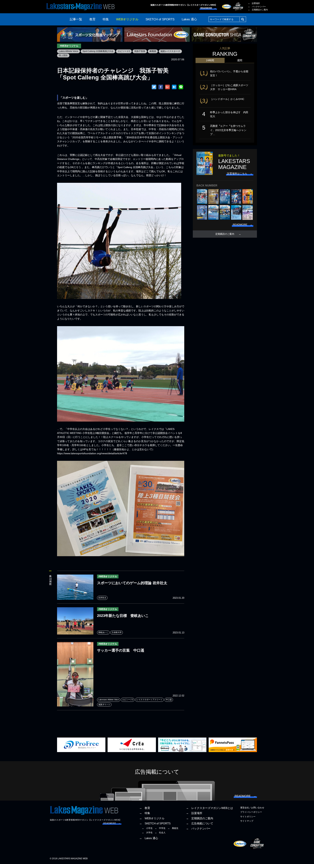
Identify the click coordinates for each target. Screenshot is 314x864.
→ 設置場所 (254, 3)
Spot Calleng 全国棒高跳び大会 (97, 51)
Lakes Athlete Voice (68, 51)
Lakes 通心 (189, 19)
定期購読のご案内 (224, 234)
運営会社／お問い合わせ (252, 807)
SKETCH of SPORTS (160, 19)
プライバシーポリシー (251, 812)
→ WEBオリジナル (151, 818)
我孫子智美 (139, 51)
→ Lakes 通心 (148, 838)
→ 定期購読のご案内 (258, 10)
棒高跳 (153, 51)
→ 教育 (144, 808)
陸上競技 (63, 55)
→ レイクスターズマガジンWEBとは (209, 808)
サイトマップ (246, 821)
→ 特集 (144, 813)
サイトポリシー (247, 816)
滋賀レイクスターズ (170, 51)
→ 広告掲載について (199, 823)
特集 (106, 19)
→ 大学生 (147, 832)
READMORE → (208, 8)
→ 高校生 (173, 828)
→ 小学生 (147, 828)
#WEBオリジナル (69, 46)
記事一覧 (76, 19)
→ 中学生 (160, 828)
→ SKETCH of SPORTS (155, 823)
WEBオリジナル (127, 19)
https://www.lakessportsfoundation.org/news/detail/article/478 (92, 453)
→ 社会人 (160, 832)
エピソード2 (124, 51)
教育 (92, 19)
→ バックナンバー (257, 6)
